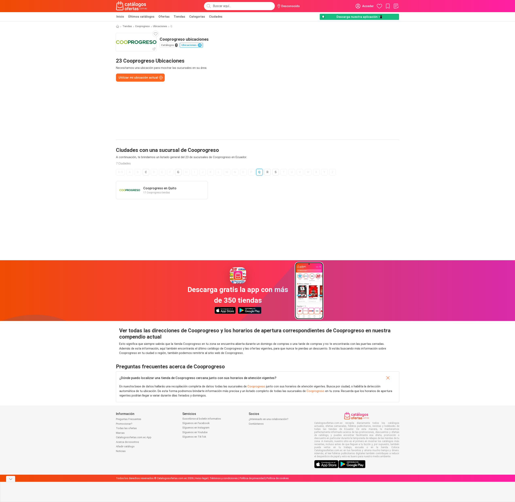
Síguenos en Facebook (196, 423)
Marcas (120, 432)
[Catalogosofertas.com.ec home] (132, 6)
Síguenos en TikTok (194, 436)
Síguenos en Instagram (195, 427)
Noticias (121, 451)
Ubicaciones (160, 26)
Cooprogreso (142, 26)
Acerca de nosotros (127, 441)
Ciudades (215, 16)
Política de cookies (278, 478)
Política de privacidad (252, 478)
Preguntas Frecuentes (128, 419)
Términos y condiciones (224, 478)
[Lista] (396, 6)
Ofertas (164, 16)
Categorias (197, 16)
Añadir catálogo (125, 446)
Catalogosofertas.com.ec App (133, 437)
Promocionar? (124, 423)
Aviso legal (201, 478)
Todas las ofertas (126, 428)
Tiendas (179, 16)
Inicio (120, 16)
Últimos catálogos (141, 16)
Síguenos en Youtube (194, 432)
